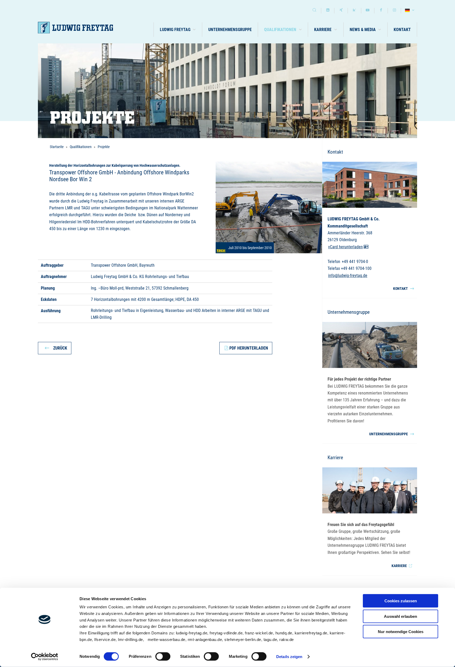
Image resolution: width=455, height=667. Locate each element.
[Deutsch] (410, 10)
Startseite (57, 147)
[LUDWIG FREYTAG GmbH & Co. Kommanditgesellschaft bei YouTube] (368, 10)
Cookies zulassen (400, 601)
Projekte (104, 147)
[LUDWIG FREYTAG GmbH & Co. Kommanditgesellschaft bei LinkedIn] (328, 10)
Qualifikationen (81, 147)
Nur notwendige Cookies (400, 631)
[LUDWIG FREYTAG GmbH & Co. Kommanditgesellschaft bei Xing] (341, 10)
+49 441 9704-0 (355, 261)
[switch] (162, 656)
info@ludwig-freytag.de (347, 275)
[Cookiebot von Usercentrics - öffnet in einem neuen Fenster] (45, 657)
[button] (178, 29)
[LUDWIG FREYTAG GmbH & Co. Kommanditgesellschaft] (75, 28)
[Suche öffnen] (314, 10)
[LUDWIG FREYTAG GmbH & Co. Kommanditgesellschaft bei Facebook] (381, 10)
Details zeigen (289, 656)
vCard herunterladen (345, 246)
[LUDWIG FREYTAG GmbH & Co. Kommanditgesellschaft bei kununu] (354, 10)
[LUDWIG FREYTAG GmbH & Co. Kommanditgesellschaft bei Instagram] (394, 10)
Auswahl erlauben (400, 616)
